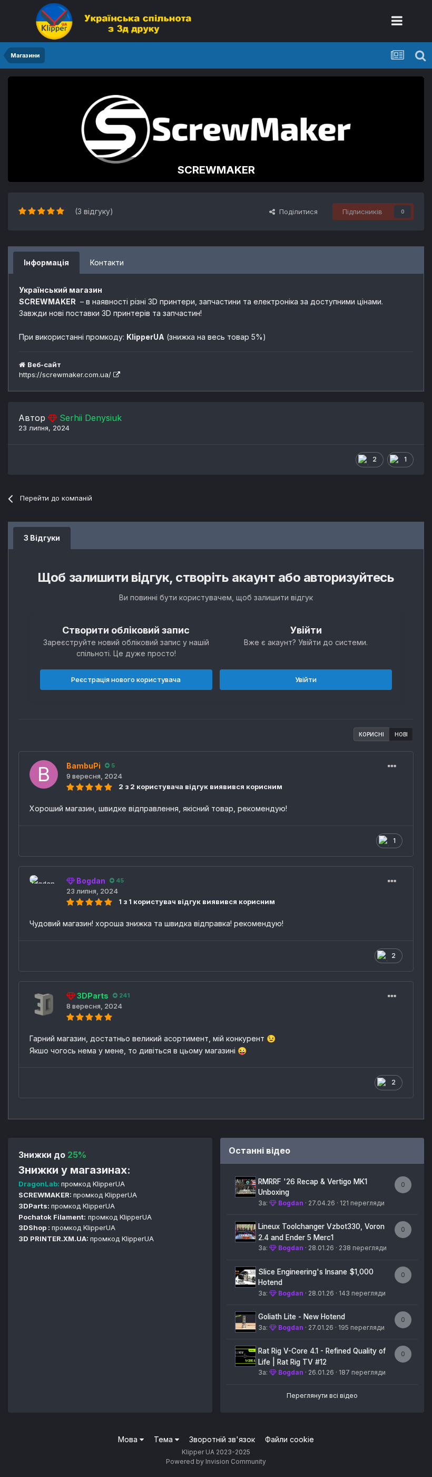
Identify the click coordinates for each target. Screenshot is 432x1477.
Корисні (371, 734)
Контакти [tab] (107, 262)
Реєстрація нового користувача (126, 679)
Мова (129, 1439)
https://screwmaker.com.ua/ (66, 374)
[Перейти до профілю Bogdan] (44, 889)
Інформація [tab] (46, 262)
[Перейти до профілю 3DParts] (44, 1004)
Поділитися (296, 211)
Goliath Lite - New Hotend (301, 1316)
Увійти (306, 679)
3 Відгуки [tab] (42, 537)
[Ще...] (391, 766)
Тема (164, 1439)
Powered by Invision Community (216, 1461)
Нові (401, 734)
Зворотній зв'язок (222, 1439)
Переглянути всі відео (322, 1395)
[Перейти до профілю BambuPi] (44, 774)
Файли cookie (289, 1439)
